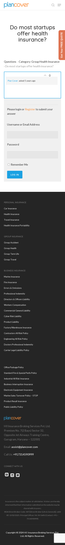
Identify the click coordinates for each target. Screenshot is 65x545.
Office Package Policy (14, 367)
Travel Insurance (11, 220)
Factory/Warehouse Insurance (17, 327)
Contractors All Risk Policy (16, 333)
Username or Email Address (23, 124)
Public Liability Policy (13, 407)
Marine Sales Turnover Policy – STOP (21, 395)
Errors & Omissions (13, 288)
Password (13, 144)
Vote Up (45, 74)
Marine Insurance (12, 276)
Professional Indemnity (14, 293)
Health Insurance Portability (17, 225)
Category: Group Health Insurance (39, 61)
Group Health (10, 248)
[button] (59, 5)
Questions (10, 61)
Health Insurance (11, 214)
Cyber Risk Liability (12, 316)
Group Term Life (11, 254)
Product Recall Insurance (15, 401)
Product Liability (11, 322)
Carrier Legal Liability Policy (16, 350)
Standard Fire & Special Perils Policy (20, 373)
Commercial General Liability (17, 310)
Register (30, 109)
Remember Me (19, 164)
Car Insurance (10, 208)
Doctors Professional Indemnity (18, 344)
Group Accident (11, 242)
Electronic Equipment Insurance (18, 390)
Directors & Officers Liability (17, 299)
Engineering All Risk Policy (16, 339)
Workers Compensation (15, 305)
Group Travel (10, 259)
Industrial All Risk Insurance (16, 378)
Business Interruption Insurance (18, 384)
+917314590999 (23, 454)
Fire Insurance (10, 282)
